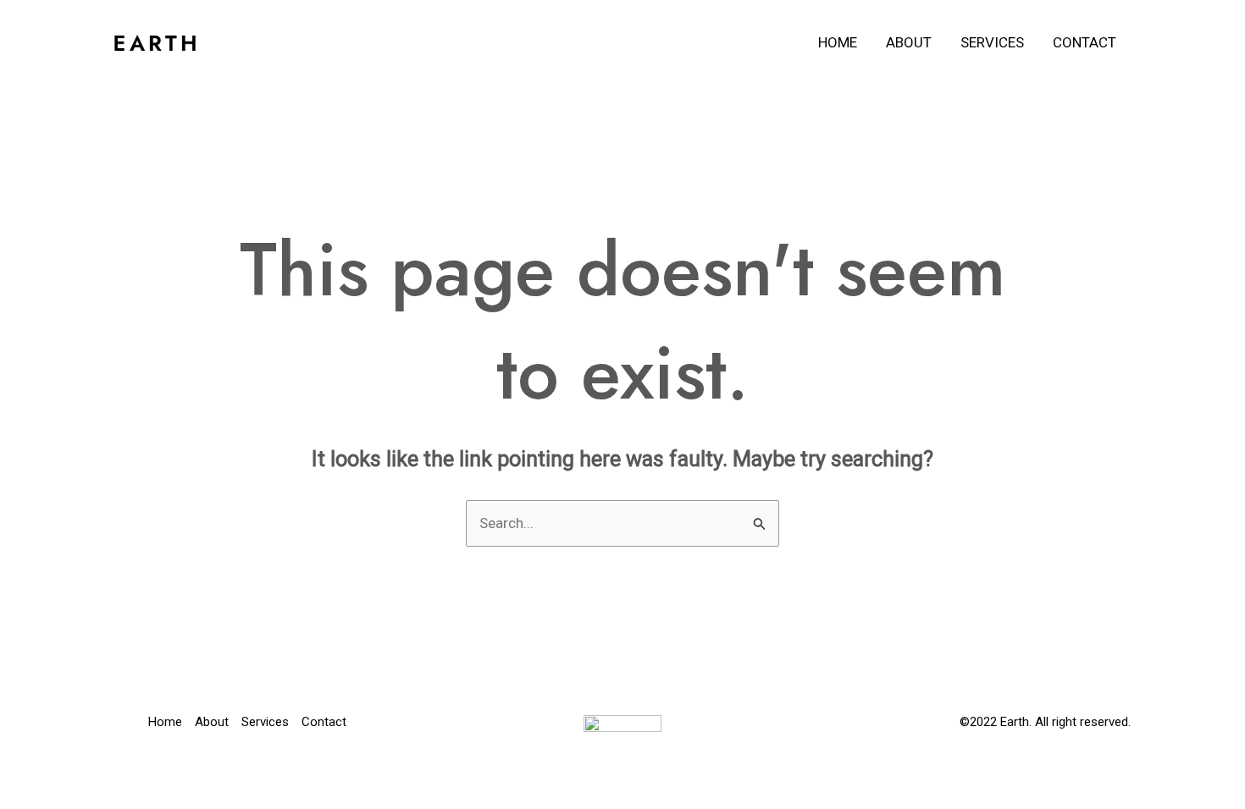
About (909, 42)
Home (837, 42)
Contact (1084, 42)
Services (992, 42)
